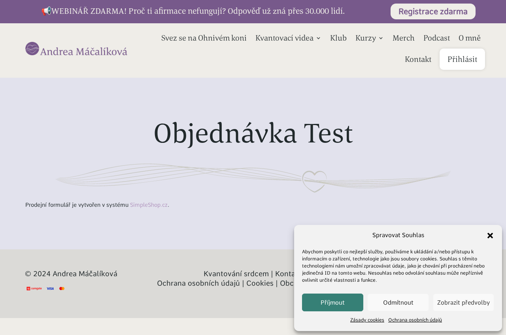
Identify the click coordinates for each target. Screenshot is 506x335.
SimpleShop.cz (149, 205)
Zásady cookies (367, 320)
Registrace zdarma (433, 11)
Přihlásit (462, 59)
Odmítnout (398, 302)
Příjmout (333, 302)
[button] (490, 236)
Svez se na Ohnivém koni (204, 38)
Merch (404, 38)
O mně (470, 38)
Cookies (260, 283)
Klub (338, 38)
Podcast (436, 38)
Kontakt (418, 59)
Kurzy (365, 38)
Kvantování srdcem (236, 273)
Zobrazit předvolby (463, 302)
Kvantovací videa (284, 38)
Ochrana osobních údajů (415, 320)
